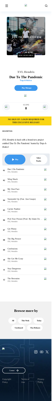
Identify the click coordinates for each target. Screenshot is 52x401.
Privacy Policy (41, 380)
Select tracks (38, 159)
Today (39, 321)
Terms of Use (25, 380)
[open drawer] (6, 5)
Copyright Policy (6, 380)
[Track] (46, 170)
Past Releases (35, 328)
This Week (25, 321)
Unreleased (19, 328)
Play (16, 160)
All (13, 321)
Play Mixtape (26, 88)
